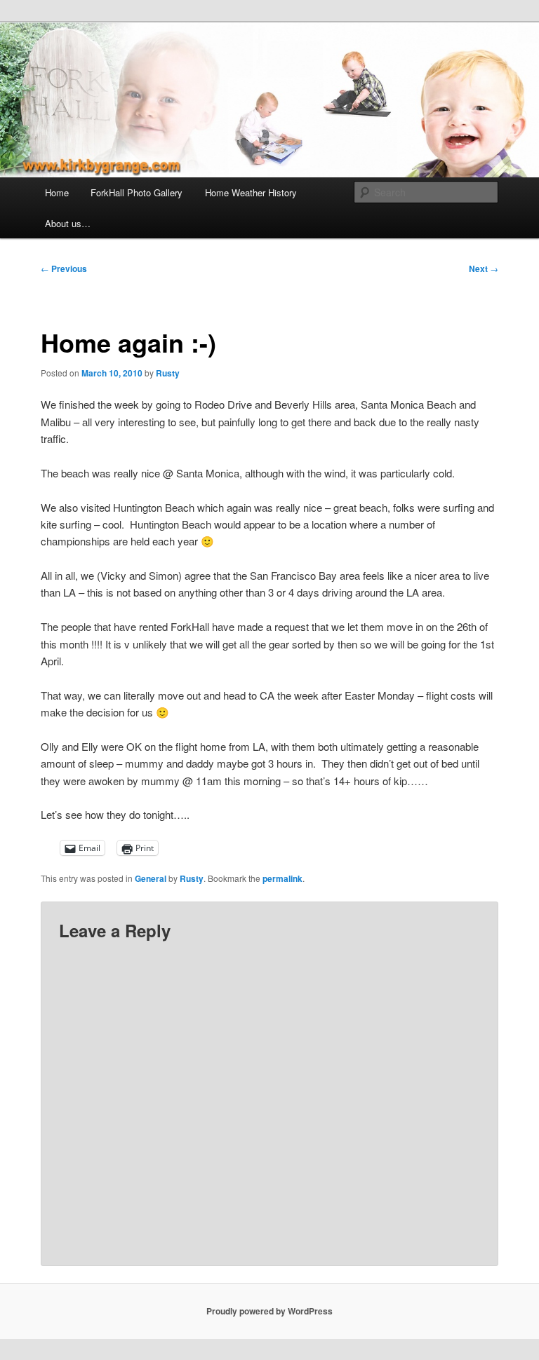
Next (483, 268)
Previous (64, 268)
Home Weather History (251, 192)
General (150, 878)
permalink (282, 878)
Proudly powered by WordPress (269, 1311)
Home (57, 192)
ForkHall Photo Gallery (136, 192)
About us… (68, 223)
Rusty (168, 373)
